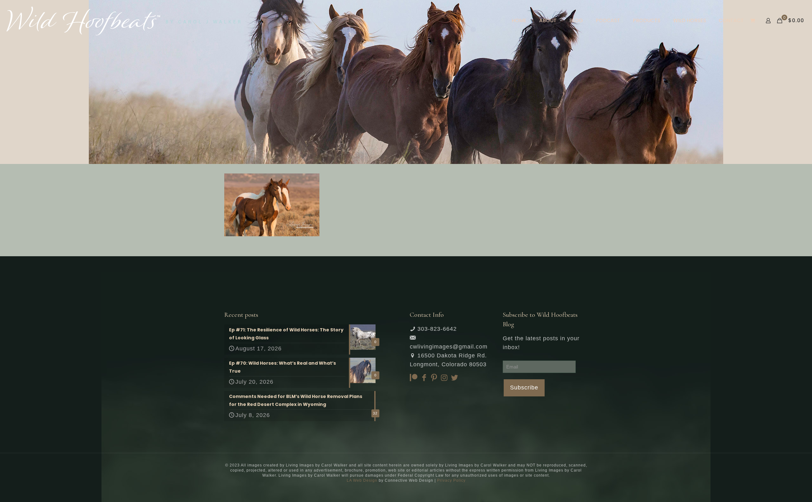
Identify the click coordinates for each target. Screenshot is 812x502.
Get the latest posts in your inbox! (541, 342)
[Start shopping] (753, 20)
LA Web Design (362, 480)
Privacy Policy (451, 480)
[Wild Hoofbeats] (123, 20)
